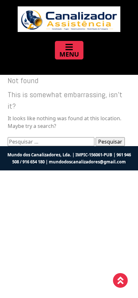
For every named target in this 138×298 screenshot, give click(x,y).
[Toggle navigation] (69, 50)
